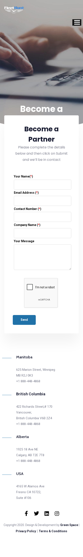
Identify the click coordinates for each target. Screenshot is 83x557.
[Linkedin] (47, 513)
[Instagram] (57, 513)
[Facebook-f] (26, 513)
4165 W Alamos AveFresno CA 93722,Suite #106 (30, 492)
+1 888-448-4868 (28, 381)
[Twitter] (36, 513)
